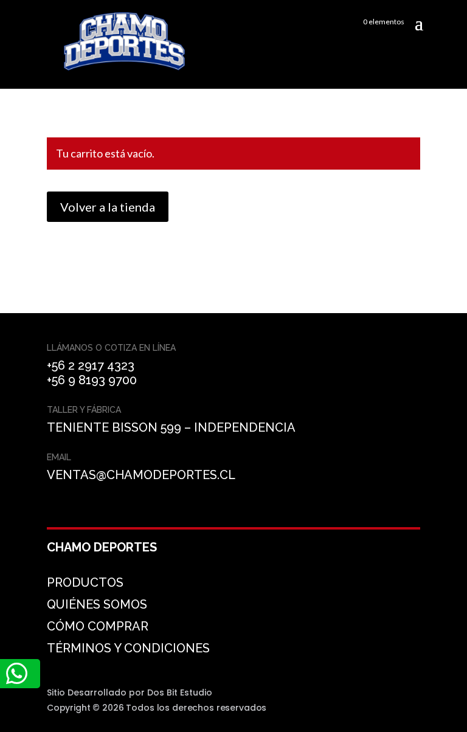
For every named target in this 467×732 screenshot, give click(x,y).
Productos (85, 582)
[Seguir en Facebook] (59, 512)
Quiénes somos (97, 604)
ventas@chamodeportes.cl (141, 475)
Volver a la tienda (107, 206)
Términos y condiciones (128, 648)
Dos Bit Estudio (179, 692)
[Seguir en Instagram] (88, 512)
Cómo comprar (97, 626)
